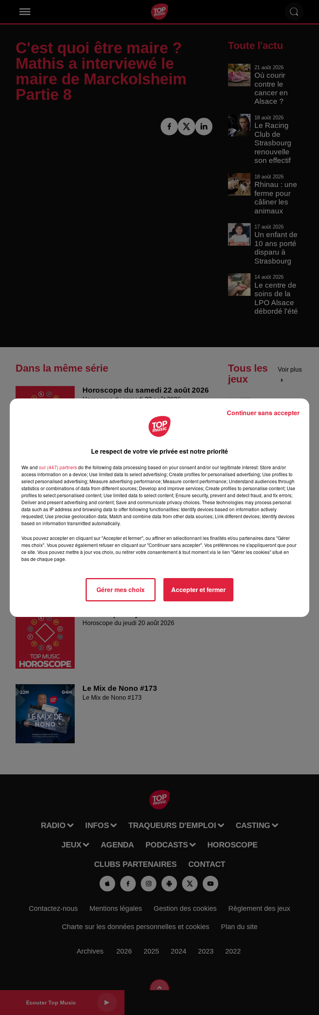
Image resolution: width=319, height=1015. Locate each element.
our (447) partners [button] (58, 467)
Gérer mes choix (120, 589)
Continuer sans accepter (263, 412)
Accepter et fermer (198, 589)
